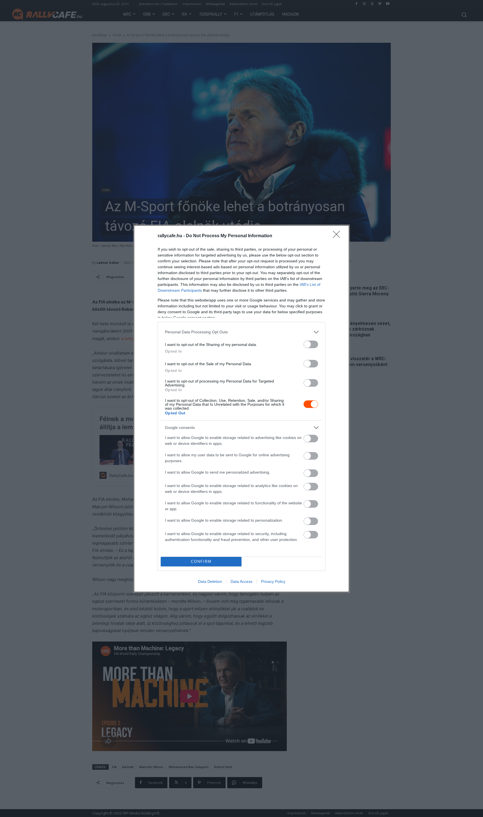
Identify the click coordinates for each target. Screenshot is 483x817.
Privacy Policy (273, 581)
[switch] (311, 344)
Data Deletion (210, 581)
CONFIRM (201, 561)
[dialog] (241, 408)
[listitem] (241, 332)
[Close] (338, 236)
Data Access (241, 581)
